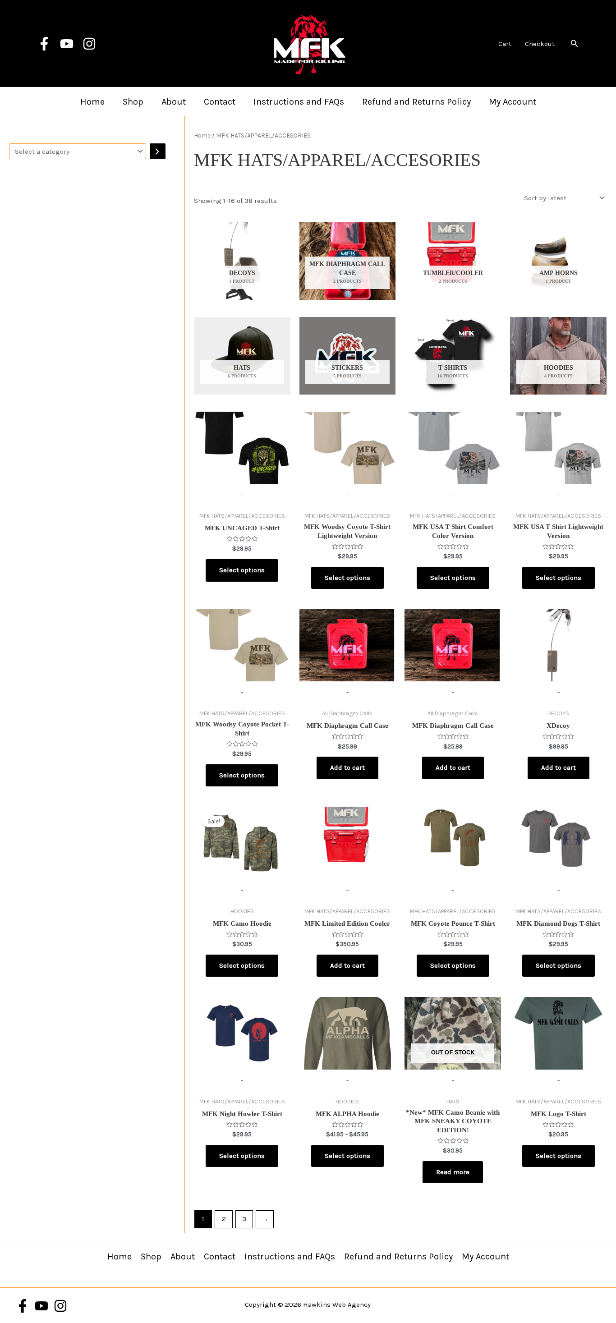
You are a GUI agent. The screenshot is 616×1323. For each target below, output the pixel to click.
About (173, 101)
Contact (219, 101)
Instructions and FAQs (298, 101)
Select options (242, 570)
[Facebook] (44, 44)
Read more (452, 1172)
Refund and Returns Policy (416, 101)
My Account (512, 101)
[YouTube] (67, 44)
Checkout (540, 44)
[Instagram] (89, 44)
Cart (504, 44)
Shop (133, 101)
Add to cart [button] (347, 767)
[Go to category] (157, 151)
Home (92, 101)
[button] (574, 44)
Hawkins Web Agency (337, 1304)
